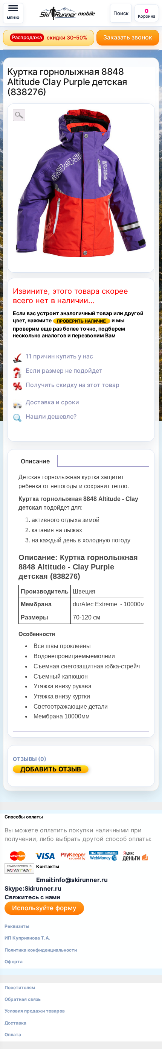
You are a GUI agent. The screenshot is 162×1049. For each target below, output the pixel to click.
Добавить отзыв (50, 769)
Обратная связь (23, 999)
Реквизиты (17, 926)
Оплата (13, 1034)
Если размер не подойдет (64, 370)
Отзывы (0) (29, 759)
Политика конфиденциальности (41, 950)
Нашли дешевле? (51, 416)
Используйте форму (44, 908)
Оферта (14, 961)
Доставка (15, 1023)
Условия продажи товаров (35, 1011)
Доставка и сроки (52, 402)
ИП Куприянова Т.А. (27, 938)
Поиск (120, 13)
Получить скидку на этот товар (72, 385)
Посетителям (20, 987)
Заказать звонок (127, 37)
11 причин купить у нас (59, 356)
